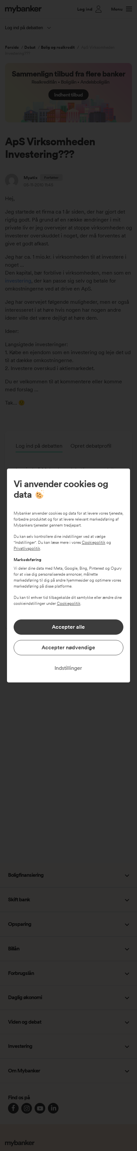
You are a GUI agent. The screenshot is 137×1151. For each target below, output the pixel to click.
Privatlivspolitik (27, 548)
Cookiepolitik (93, 542)
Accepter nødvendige (68, 647)
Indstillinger (68, 668)
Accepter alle (68, 627)
